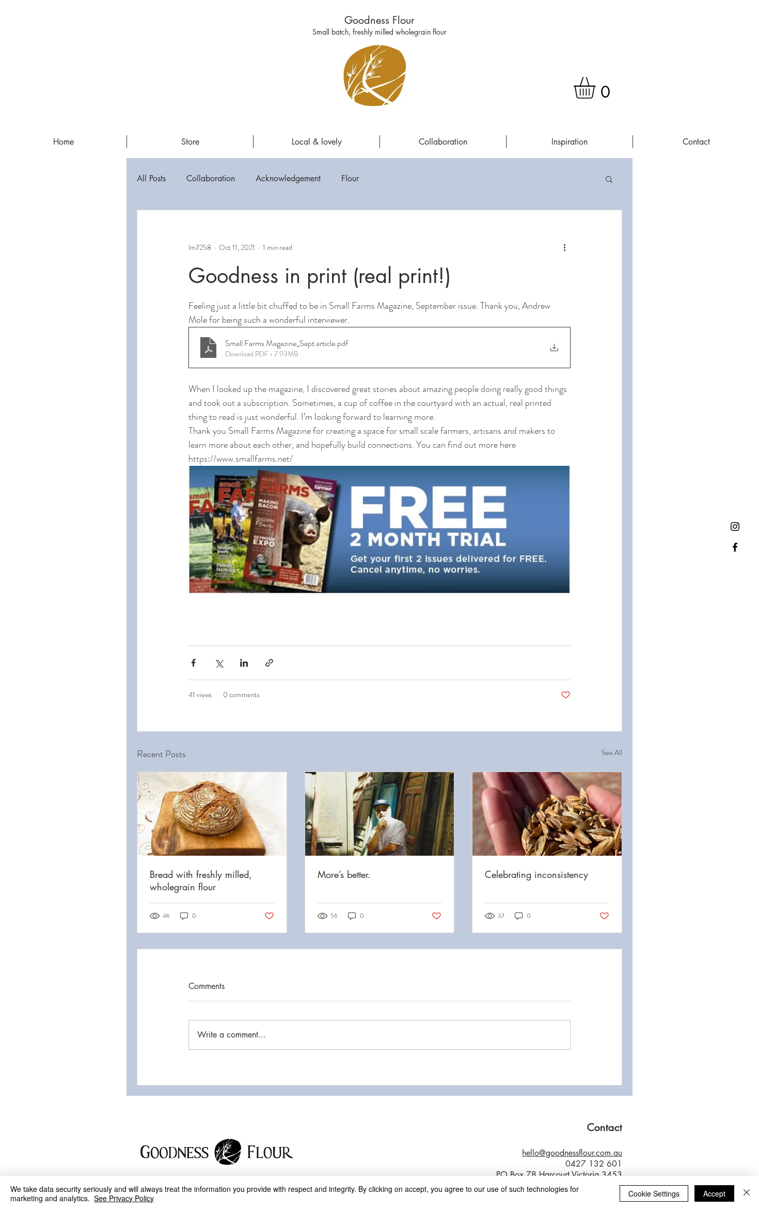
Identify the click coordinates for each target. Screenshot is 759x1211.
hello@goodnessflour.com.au (572, 1152)
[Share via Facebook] (193, 663)
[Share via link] (269, 663)
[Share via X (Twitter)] (219, 663)
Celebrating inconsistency (536, 874)
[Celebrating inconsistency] (547, 814)
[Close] (746, 1193)
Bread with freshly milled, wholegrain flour (201, 880)
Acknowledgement (288, 178)
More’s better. (344, 874)
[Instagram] (735, 526)
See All (612, 752)
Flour (350, 178)
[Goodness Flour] (735, 547)
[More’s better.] (379, 814)
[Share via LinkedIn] (244, 663)
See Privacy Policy (124, 1198)
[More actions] (564, 247)
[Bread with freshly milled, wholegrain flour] (212, 814)
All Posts (151, 178)
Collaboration (210, 178)
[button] (597, 88)
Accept (714, 1193)
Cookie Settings (653, 1193)
